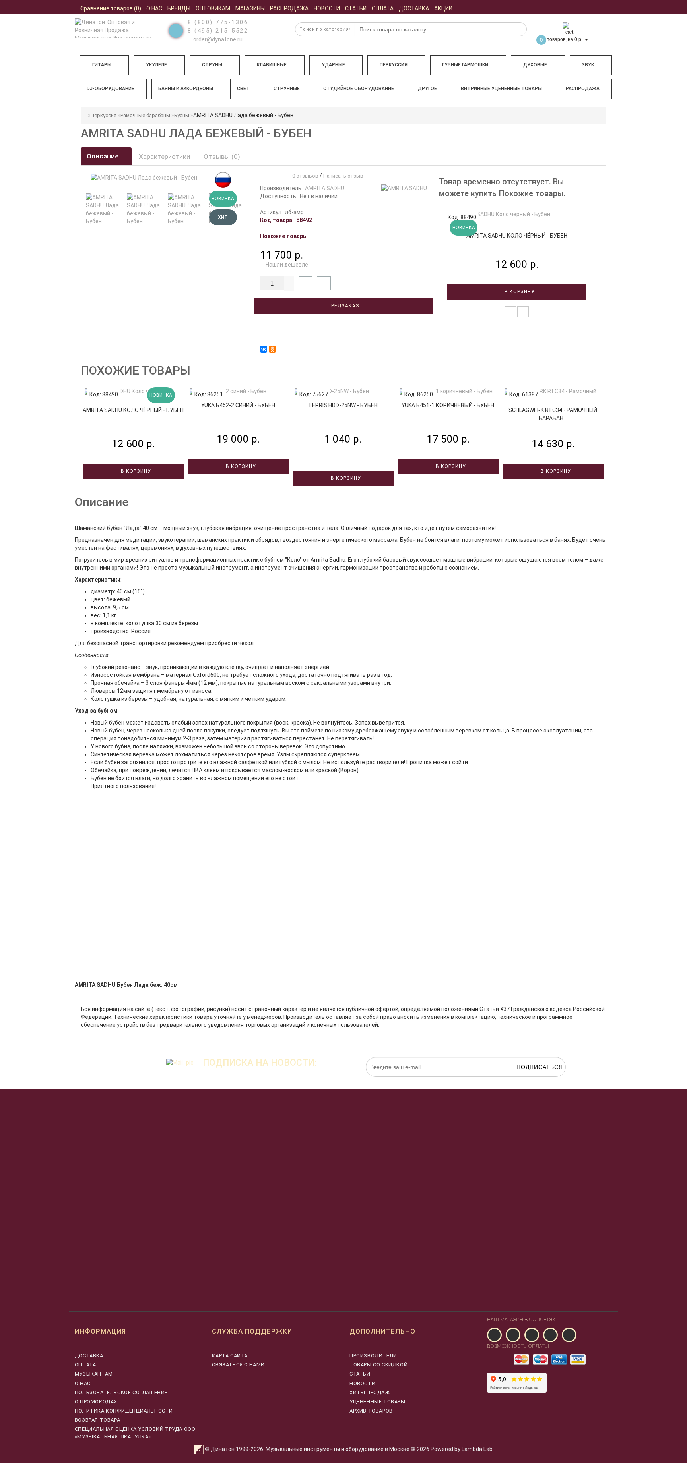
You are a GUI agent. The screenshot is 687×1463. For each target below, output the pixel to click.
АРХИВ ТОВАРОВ (371, 1411)
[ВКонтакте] (263, 349)
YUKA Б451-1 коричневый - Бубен (448, 405)
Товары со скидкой (378, 1365)
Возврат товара (97, 1420)
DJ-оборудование (110, 88)
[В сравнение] (324, 283)
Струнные (287, 88)
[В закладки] (305, 283)
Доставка (89, 1356)
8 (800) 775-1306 (218, 22)
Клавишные (272, 65)
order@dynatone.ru (217, 39)
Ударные (333, 65)
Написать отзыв (343, 176)
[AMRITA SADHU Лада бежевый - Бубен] (102, 209)
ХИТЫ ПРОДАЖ (369, 1392)
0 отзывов (304, 176)
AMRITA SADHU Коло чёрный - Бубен (516, 235)
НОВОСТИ (362, 1383)
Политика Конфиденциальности (124, 1411)
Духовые (535, 65)
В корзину (519, 291)
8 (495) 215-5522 (218, 30)
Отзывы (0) (222, 156)
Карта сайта (230, 1356)
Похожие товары (284, 236)
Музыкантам (94, 1374)
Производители (373, 1356)
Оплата (85, 1365)
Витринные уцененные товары (501, 88)
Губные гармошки (465, 65)
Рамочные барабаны (145, 115)
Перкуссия (394, 65)
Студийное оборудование (358, 88)
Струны (212, 65)
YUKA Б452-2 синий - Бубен (238, 405)
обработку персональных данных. (528, 1081)
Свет (243, 88)
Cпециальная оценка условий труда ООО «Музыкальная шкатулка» (135, 1432)
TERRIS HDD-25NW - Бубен (343, 405)
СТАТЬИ (360, 1374)
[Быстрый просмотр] (523, 311)
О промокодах (96, 1402)
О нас (83, 1383)
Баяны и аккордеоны (185, 88)
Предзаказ (343, 306)
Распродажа (583, 88)
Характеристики (164, 156)
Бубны (181, 115)
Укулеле (156, 65)
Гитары (101, 65)
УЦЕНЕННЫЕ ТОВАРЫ (377, 1402)
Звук (588, 65)
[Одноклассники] (272, 349)
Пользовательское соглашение (121, 1392)
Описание (103, 156)
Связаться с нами (238, 1365)
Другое (427, 88)
